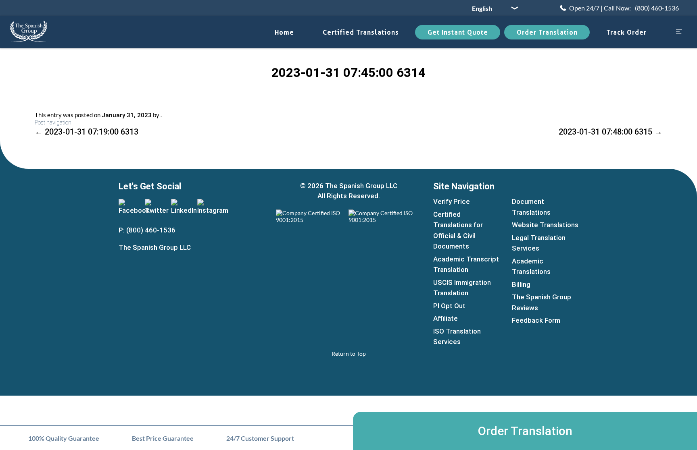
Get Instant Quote (458, 32)
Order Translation (547, 32)
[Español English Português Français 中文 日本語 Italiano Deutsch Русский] (492, 8)
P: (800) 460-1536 (147, 230)
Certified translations (361, 32)
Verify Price (451, 201)
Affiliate (445, 318)
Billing (521, 284)
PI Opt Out (449, 306)
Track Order (626, 32)
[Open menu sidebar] (679, 32)
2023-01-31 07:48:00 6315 (610, 132)
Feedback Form (536, 320)
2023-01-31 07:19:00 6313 (86, 132)
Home (284, 32)
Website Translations (545, 225)
